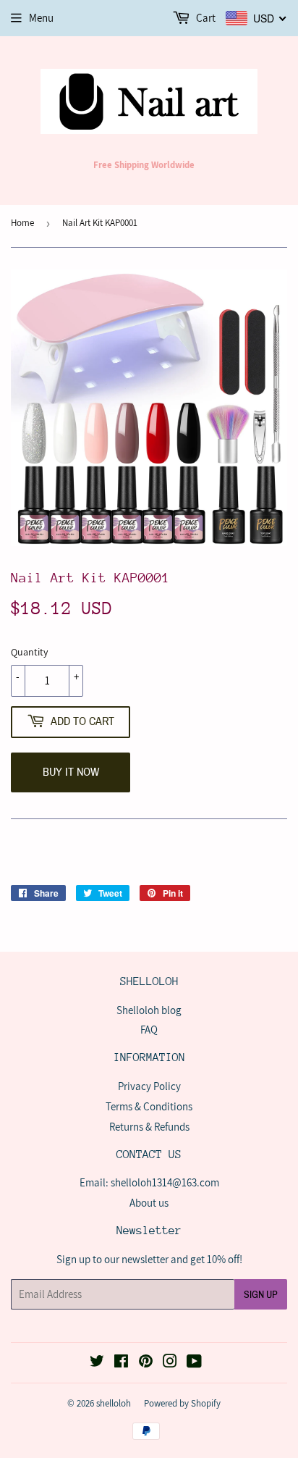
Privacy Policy (149, 1086)
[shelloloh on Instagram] (170, 1363)
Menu (41, 18)
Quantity (29, 651)
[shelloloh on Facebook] (121, 1363)
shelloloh (113, 1403)
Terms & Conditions (149, 1106)
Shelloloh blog (149, 1010)
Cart (205, 18)
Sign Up (261, 1294)
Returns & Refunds (149, 1127)
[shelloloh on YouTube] (194, 1363)
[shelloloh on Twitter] (97, 1363)
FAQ (149, 1029)
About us (149, 1203)
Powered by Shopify (182, 1403)
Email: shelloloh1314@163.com (149, 1182)
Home (22, 223)
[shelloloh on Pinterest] (145, 1363)
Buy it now (71, 772)
